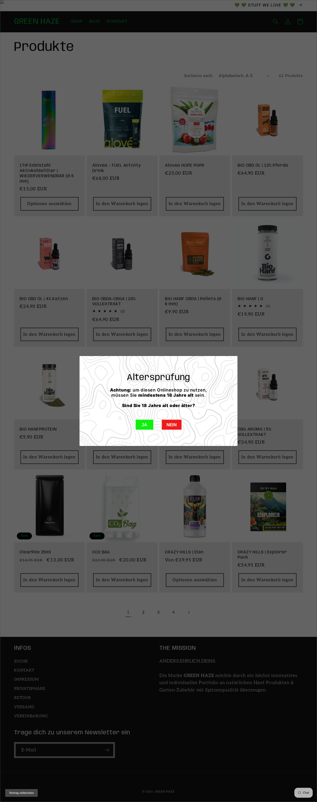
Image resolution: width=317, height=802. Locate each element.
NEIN (171, 424)
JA (144, 424)
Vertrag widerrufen (21, 793)
